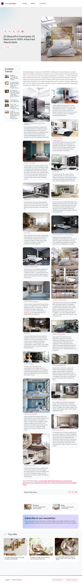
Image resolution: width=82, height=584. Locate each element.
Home (25, 3)
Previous (73, 534)
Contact (43, 3)
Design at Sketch (62, 399)
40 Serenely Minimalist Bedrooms (51, 481)
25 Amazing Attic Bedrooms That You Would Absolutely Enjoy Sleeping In (14, 94)
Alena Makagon (33, 414)
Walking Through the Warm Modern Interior (14, 77)
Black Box (31, 363)
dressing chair (28, 312)
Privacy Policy (17, 580)
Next (76, 534)
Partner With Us (57, 580)
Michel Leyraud (61, 334)
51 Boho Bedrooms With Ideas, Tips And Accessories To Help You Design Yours (14, 114)
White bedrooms (57, 140)
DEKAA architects (33, 266)
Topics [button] (7, 580)
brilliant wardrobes (42, 85)
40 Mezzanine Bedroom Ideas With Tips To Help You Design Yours (14, 85)
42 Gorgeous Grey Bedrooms (14, 100)
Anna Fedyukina (62, 365)
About (33, 3)
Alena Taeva (32, 465)
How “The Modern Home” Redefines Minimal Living (14, 106)
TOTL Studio (32, 163)
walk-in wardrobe (28, 76)
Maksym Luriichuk (62, 300)
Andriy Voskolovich (33, 301)
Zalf (29, 199)
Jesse (57, 171)
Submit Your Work (71, 580)
